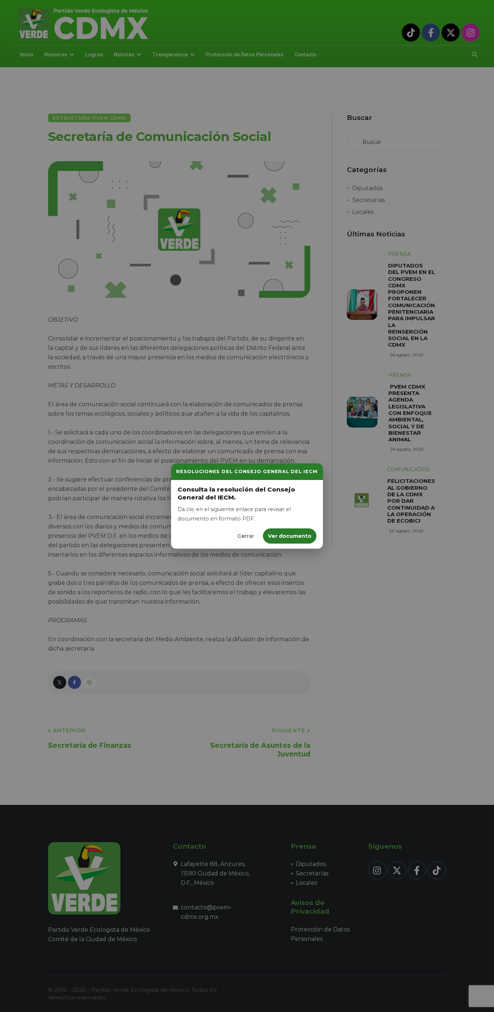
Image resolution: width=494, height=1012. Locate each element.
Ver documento (289, 536)
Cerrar (245, 535)
